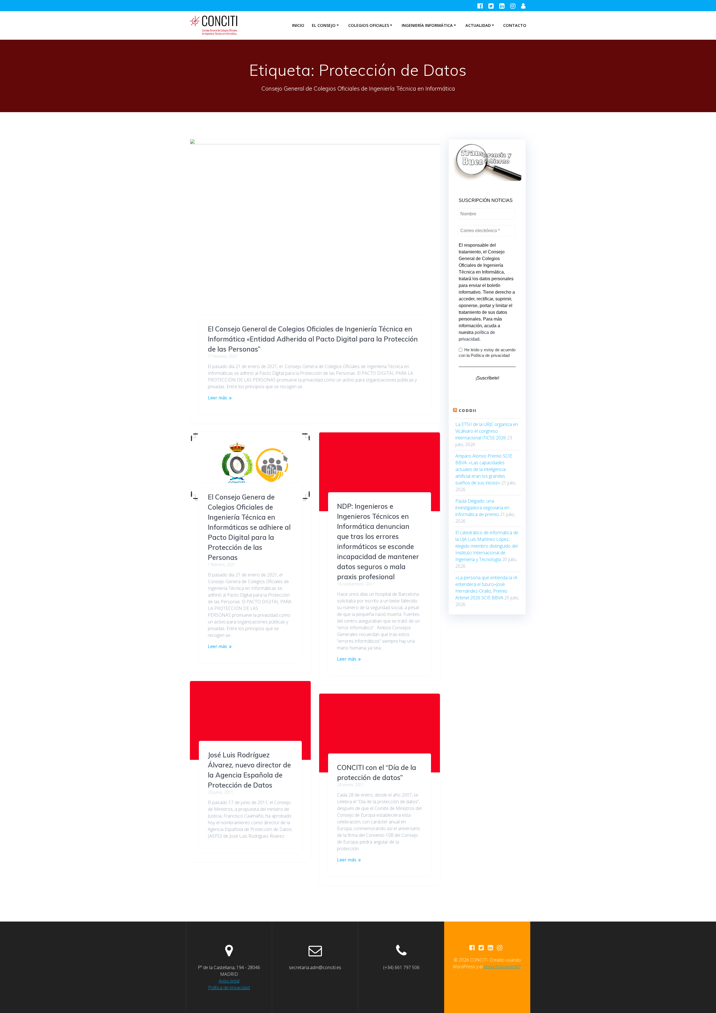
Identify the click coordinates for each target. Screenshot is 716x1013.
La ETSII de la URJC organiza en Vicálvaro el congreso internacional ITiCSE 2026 (486, 431)
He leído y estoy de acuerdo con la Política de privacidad (487, 352)
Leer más (217, 398)
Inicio (298, 25)
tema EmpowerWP (502, 966)
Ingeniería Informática (427, 25)
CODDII (467, 410)
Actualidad (478, 25)
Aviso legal (229, 981)
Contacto (514, 25)
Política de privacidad (229, 987)
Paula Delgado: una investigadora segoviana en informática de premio (482, 507)
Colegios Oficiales (368, 25)
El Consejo (324, 25)
